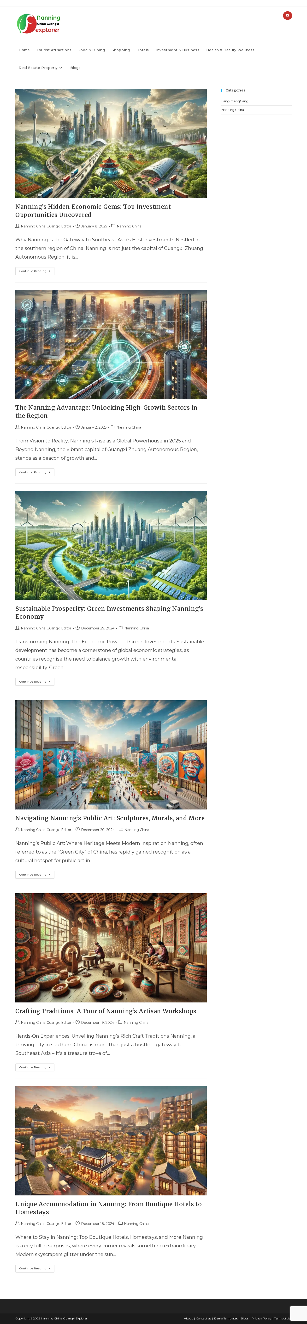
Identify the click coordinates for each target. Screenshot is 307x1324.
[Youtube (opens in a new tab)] (287, 15)
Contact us (203, 1318)
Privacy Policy (261, 1318)
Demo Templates (226, 1318)
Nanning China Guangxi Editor (46, 226)
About (188, 1318)
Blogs (244, 1318)
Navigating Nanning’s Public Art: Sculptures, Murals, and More (110, 818)
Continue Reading (36, 270)
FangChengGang (234, 101)
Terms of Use (283, 1318)
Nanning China (129, 226)
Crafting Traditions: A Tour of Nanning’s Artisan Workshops (105, 1011)
